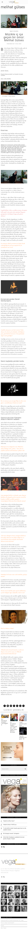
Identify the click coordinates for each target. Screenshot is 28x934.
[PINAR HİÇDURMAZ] (4, 909)
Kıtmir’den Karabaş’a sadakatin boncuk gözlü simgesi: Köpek (13, 837)
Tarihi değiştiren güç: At (23, 737)
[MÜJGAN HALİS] (17, 902)
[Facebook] (5, 706)
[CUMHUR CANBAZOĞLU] (4, 895)
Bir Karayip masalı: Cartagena (4, 722)
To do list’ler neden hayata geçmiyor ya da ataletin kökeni (14, 829)
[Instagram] (2, 847)
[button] (25, 769)
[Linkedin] (17, 706)
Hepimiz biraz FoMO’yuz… (10, 824)
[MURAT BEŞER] (24, 902)
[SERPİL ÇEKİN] (17, 909)
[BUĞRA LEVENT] (17, 888)
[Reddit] (20, 706)
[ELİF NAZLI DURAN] (11, 895)
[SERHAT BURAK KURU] (11, 909)
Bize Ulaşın (3, 928)
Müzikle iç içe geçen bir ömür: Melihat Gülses (14, 37)
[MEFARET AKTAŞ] (4, 902)
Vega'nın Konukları (14, 31)
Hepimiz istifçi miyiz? (9, 821)
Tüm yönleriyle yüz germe (23, 724)
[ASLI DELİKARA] (11, 888)
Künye (2, 925)
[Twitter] (11, 706)
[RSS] (4, 847)
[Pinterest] (14, 706)
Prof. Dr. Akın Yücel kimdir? (7, 922)
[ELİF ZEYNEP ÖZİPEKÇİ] (17, 895)
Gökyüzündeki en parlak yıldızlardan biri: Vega (12, 920)
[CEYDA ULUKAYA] (24, 888)
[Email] (23, 706)
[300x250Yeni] (12, 751)
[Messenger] (8, 706)
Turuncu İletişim (9, 870)
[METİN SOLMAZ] (11, 902)
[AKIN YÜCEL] (4, 888)
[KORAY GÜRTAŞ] (24, 895)
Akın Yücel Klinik (9, 869)
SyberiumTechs (4, 872)
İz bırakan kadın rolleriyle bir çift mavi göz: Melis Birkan (13, 727)
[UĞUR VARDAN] (24, 909)
